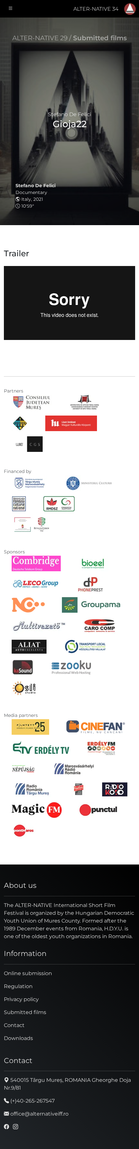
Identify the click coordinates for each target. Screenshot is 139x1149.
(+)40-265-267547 (32, 1101)
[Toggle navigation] (10, 9)
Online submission (28, 973)
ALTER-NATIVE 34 (95, 9)
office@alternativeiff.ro (39, 1114)
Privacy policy (21, 999)
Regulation (18, 986)
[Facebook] (6, 1127)
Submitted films (100, 38)
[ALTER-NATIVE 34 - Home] (129, 9)
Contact (14, 1025)
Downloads (18, 1038)
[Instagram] (15, 1127)
